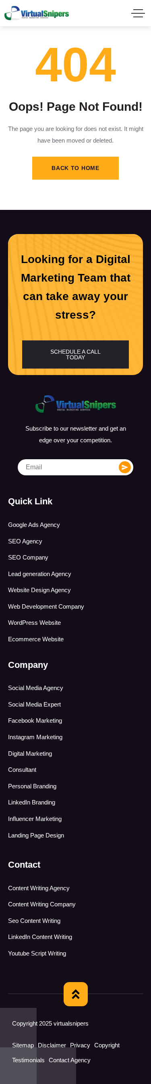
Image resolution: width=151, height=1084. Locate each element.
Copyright (107, 1045)
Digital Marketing (30, 753)
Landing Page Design (36, 835)
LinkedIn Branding (31, 802)
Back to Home (75, 168)
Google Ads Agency (34, 524)
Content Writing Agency (39, 888)
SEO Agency (25, 541)
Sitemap (23, 1045)
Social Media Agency (35, 687)
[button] (75, 354)
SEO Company (28, 557)
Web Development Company (46, 606)
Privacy (80, 1045)
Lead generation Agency (39, 573)
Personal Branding (32, 786)
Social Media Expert (34, 704)
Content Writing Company (42, 904)
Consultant (22, 769)
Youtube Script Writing (37, 953)
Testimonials (28, 1060)
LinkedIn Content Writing (40, 936)
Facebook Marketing (35, 720)
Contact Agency (70, 1060)
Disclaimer (52, 1045)
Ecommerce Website (36, 639)
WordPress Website (34, 622)
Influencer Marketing (35, 818)
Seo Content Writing (34, 920)
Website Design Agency (39, 590)
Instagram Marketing (35, 737)
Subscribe (125, 467)
